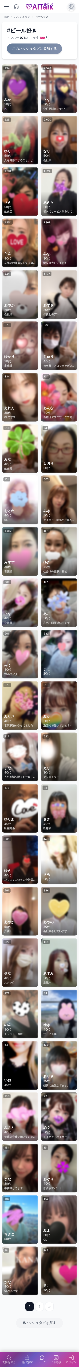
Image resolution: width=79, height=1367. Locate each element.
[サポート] (16, 6)
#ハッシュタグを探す (39, 1323)
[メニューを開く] (6, 6)
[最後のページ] (49, 1306)
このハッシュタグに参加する (34, 49)
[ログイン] (71, 6)
